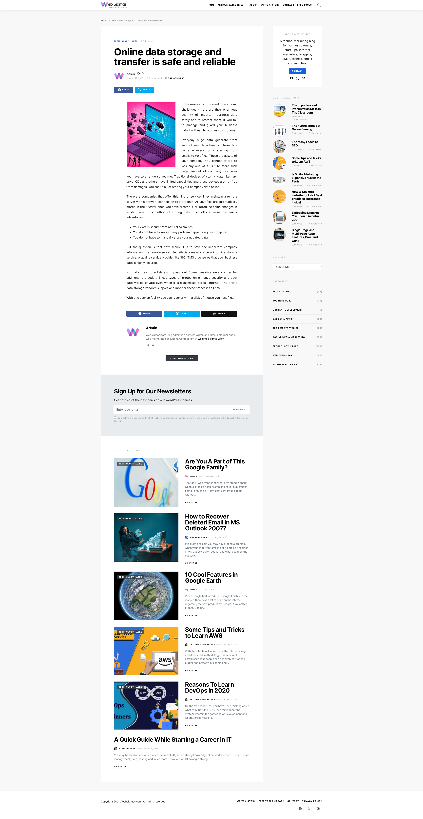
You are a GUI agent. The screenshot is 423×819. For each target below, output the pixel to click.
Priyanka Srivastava (202, 644)
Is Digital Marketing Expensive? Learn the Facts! (306, 178)
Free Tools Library (271, 801)
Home (211, 5)
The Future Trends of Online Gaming (306, 127)
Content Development (288, 310)
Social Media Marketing (289, 337)
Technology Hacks (125, 41)
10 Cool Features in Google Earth (211, 577)
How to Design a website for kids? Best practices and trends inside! (307, 197)
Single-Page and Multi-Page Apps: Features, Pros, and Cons (305, 235)
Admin (131, 74)
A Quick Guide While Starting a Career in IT (172, 739)
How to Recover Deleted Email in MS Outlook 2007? (212, 522)
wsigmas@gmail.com (211, 338)
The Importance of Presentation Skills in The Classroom (306, 108)
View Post (191, 502)
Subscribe (239, 409)
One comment (176, 78)
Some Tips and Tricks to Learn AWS (214, 632)
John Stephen (127, 748)
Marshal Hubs (198, 537)
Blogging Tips (282, 291)
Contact (288, 5)
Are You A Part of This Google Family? (215, 464)
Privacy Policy (312, 801)
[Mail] (303, 78)
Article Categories (231, 5)
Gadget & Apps (282, 319)
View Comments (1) (181, 358)
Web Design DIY (282, 355)
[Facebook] (291, 78)
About (254, 5)
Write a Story (270, 5)
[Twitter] (297, 78)
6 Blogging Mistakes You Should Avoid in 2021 (305, 216)
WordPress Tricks (285, 364)
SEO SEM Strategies (286, 328)
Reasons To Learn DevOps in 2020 (209, 687)
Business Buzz (282, 301)
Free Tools (304, 5)
